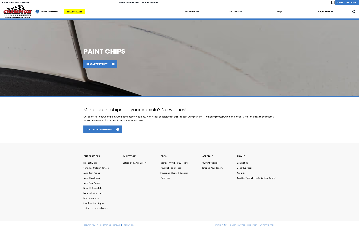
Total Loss (165, 178)
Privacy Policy (91, 225)
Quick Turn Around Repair (95, 208)
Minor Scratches (91, 198)
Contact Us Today (97, 64)
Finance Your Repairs (212, 168)
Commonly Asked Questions (174, 162)
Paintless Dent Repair (93, 203)
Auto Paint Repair (91, 183)
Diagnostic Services (93, 193)
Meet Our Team (244, 168)
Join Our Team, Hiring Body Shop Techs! (256, 178)
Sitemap (116, 225)
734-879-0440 (22, 2)
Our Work (234, 11)
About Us (241, 173)
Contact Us (242, 162)
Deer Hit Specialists (92, 188)
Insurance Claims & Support (174, 173)
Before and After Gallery (134, 162)
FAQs (279, 11)
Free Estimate (74, 11)
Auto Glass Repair (91, 178)
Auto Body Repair (91, 173)
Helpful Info (324, 11)
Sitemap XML (128, 225)
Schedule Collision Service (96, 168)
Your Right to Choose (170, 168)
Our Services (190, 11)
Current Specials (210, 162)
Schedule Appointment (347, 2)
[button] (354, 11)
